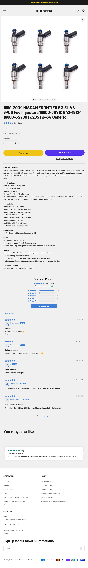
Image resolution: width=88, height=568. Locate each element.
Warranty (6, 485)
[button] (8, 123)
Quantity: (6, 138)
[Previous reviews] (5, 453)
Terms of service (47, 497)
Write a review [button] (44, 306)
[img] (10, 320)
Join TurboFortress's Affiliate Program (14, 502)
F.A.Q (5, 493)
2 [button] (41, 416)
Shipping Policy (46, 485)
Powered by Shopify (26, 560)
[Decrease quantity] (7, 143)
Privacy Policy (46, 481)
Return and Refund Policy (50, 493)
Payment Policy (46, 489)
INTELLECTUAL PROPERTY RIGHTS (54, 501)
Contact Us (7, 489)
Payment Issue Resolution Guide (15, 497)
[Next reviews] (82, 453)
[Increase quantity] (15, 143)
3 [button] (44, 416)
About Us (6, 481)
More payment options (64, 159)
